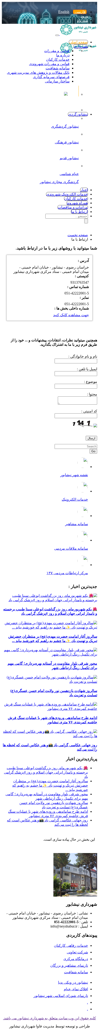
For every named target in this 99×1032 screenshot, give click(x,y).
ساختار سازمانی (57, 81)
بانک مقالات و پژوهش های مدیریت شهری (38, 72)
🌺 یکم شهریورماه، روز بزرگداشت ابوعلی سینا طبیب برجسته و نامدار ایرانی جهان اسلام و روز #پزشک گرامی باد (46, 772)
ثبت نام (82, 20)
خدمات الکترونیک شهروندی (67, 194)
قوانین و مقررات (57, 51)
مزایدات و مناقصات (73, 207)
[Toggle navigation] (57, 35)
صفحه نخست (77, 235)
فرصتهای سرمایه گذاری (51, 77)
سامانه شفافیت (58, 68)
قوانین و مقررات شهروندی (49, 64)
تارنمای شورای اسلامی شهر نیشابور (61, 996)
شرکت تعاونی (77, 952)
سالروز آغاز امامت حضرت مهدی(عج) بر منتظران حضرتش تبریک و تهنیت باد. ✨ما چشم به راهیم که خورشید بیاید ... (50, 785)
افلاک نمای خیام (76, 989)
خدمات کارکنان (58, 59)
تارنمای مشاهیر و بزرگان (69, 965)
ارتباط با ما (79, 212)
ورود (84, 16)
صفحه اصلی (78, 42)
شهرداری (81, 46)
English (63, 12)
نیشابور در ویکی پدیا (73, 982)
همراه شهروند (77, 203)
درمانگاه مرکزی (75, 959)
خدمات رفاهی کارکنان (71, 945)
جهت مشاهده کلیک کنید (71, 315)
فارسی (80, 12)
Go (93, 451)
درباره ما (63, 55)
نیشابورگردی (78, 114)
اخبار (84, 190)
